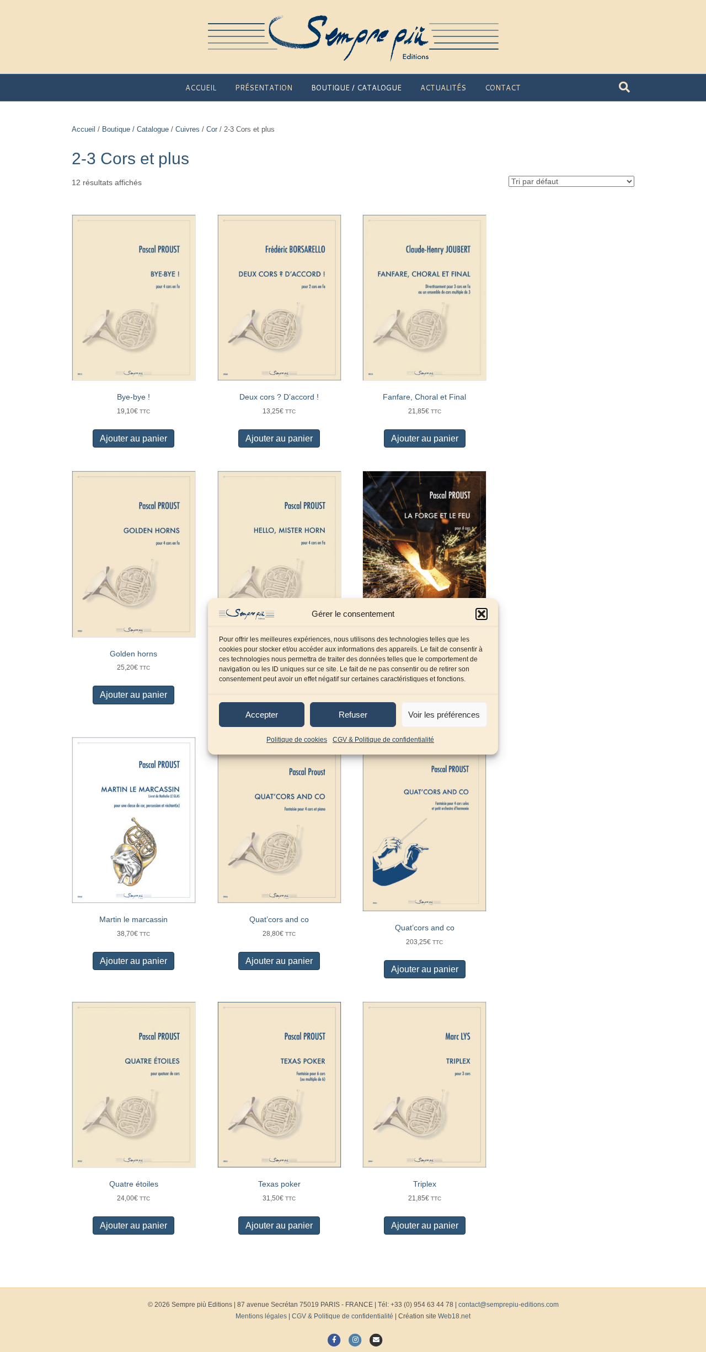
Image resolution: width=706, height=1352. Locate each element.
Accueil (83, 129)
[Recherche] (624, 87)
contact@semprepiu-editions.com (508, 1304)
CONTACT (503, 88)
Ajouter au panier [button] (133, 438)
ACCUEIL (200, 88)
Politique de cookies (296, 740)
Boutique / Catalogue (135, 129)
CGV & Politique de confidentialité (383, 740)
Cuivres (187, 129)
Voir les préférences (444, 714)
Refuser (353, 714)
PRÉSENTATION (263, 88)
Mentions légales (261, 1316)
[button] (481, 614)
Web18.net (454, 1316)
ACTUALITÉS (443, 88)
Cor (211, 129)
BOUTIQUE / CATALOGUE (356, 88)
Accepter (261, 714)
